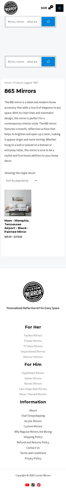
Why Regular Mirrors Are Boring (33, 432)
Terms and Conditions (33, 453)
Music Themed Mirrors (33, 394)
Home (7, 82)
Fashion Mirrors (33, 335)
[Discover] (48, 21)
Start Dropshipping (33, 416)
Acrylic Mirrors (33, 421)
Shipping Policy (33, 437)
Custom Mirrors (33, 426)
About (33, 410)
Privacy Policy (33, 458)
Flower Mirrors (33, 341)
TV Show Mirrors (33, 346)
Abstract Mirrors (33, 357)
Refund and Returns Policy (33, 442)
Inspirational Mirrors (33, 351)
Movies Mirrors (33, 383)
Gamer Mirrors (33, 378)
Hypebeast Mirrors (33, 373)
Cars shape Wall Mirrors (33, 389)
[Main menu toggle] (59, 8)
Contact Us (33, 448)
